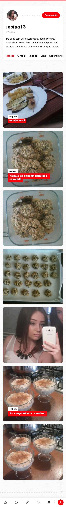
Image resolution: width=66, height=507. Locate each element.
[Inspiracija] (16, 502)
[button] (38, 502)
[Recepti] (27, 502)
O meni (21, 55)
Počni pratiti (51, 15)
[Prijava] (60, 502)
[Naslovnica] (5, 502)
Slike (43, 55)
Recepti (33, 55)
